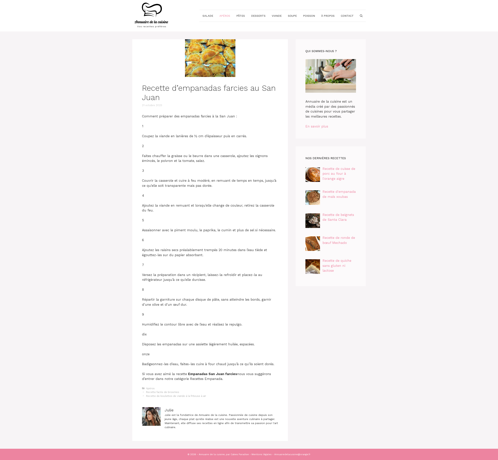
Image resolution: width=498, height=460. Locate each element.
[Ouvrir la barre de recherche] (361, 16)
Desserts (258, 15)
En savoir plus (316, 126)
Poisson (309, 15)
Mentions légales (262, 454)
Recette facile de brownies (162, 392)
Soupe (292, 15)
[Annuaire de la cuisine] (151, 15)
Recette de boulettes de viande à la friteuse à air (176, 396)
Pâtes (240, 15)
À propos (328, 15)
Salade (208, 15)
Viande (277, 15)
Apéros (224, 15)
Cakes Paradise (240, 454)
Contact (347, 15)
